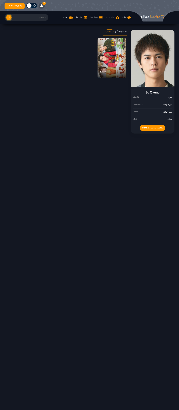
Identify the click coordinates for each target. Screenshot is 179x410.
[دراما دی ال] (152, 16)
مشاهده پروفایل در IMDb (153, 128)
